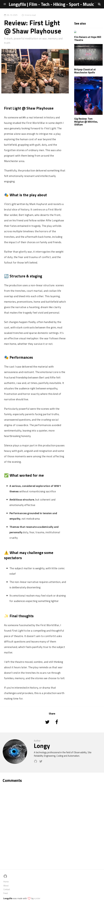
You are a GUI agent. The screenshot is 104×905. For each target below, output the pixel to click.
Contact (6, 889)
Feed (5, 893)
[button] (99, 4)
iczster (37, 898)
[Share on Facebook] (56, 726)
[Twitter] (41, 762)
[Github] (36, 762)
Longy (42, 745)
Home (6, 881)
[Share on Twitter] (47, 726)
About (6, 885)
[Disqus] (52, 821)
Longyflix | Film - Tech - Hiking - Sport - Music (51, 4)
